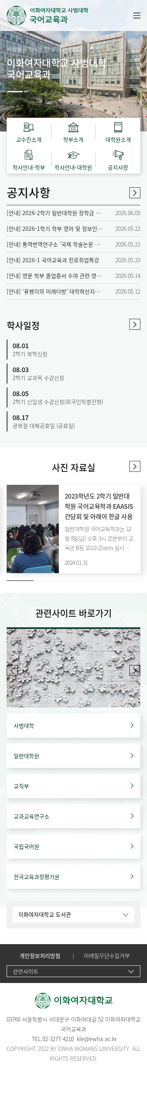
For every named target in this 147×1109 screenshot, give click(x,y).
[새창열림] (73, 668)
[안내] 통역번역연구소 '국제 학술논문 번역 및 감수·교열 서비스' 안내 (55, 244)
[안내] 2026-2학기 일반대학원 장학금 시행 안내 (55, 213)
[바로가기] (66, 15)
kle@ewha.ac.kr (97, 1039)
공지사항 (29, 192)
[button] (14, 91)
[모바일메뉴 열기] (136, 15)
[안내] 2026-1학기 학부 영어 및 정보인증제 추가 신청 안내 (55, 228)
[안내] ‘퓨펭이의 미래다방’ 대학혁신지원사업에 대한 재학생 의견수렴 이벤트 (55, 291)
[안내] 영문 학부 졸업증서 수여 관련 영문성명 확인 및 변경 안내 (55, 276)
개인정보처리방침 (40, 955)
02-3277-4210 (58, 1039)
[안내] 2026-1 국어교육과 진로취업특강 (53, 260)
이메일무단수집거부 (107, 955)
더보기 (134, 192)
